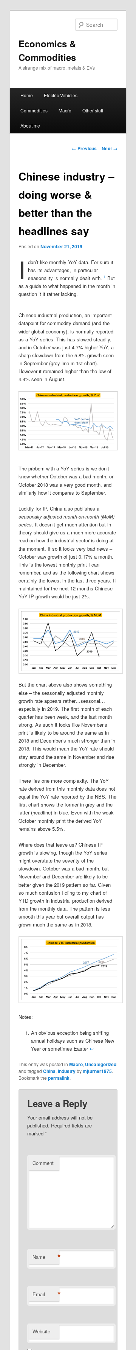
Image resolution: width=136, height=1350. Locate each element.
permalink (59, 1077)
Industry (67, 1071)
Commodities (34, 110)
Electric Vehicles (60, 95)
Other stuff (92, 110)
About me (30, 125)
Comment (43, 1162)
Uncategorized (100, 1064)
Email (45, 1294)
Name (45, 1257)
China (49, 1071)
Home (26, 95)
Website (41, 1331)
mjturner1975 (97, 1071)
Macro (65, 110)
